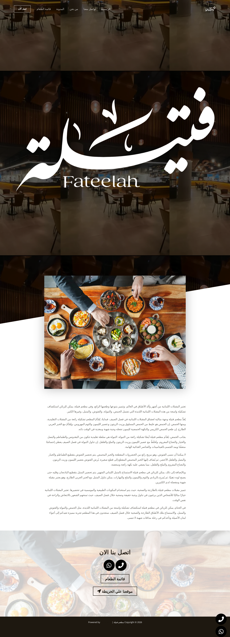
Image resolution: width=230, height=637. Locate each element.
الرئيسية (105, 9)
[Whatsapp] (221, 631)
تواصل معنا (90, 9)
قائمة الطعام (44, 9)
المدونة (60, 9)
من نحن (74, 9)
